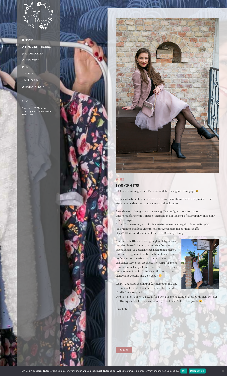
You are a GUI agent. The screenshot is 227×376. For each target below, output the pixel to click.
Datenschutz (197, 371)
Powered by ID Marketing (34, 108)
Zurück (124, 350)
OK (183, 371)
